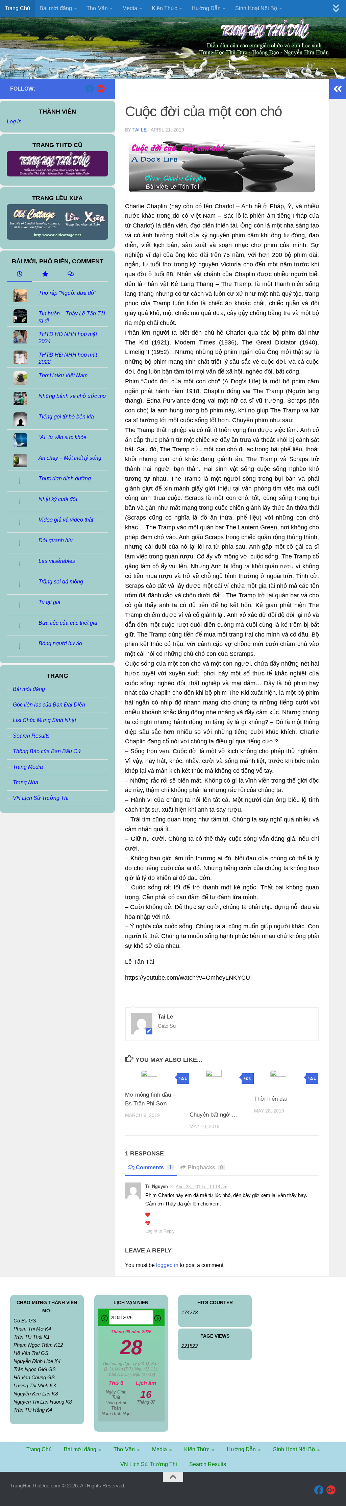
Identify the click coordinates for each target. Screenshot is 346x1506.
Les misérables (57, 561)
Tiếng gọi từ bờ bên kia (66, 417)
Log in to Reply (160, 1231)
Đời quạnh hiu (56, 540)
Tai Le (139, 130)
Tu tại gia (49, 602)
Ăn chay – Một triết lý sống (70, 458)
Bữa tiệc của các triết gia (68, 623)
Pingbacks (205, 1167)
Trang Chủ (17, 8)
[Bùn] (147, 1223)
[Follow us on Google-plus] (101, 89)
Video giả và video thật (66, 520)
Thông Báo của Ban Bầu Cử (47, 751)
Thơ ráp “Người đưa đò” (67, 293)
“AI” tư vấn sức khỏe (62, 437)
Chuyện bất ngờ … (213, 1114)
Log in (14, 121)
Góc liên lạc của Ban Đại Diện (49, 705)
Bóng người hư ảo (60, 643)
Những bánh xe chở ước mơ (72, 396)
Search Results (31, 736)
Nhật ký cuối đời (58, 499)
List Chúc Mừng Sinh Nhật (44, 720)
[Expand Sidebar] (337, 89)
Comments (154, 1167)
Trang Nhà (25, 782)
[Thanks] (147, 1215)
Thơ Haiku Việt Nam (63, 375)
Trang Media (28, 767)
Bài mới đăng (29, 689)
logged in (167, 1265)
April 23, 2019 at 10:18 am (201, 1186)
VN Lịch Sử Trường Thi (41, 798)
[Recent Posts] (19, 274)
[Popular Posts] (44, 274)
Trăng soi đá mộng (61, 581)
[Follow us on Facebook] (90, 89)
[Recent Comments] (70, 274)
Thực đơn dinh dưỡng (65, 478)
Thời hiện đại (270, 1099)
